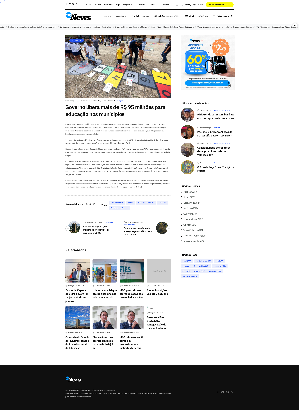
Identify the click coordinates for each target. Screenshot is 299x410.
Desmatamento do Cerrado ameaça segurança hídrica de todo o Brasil (138, 231)
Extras (152, 5)
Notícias (107, 5)
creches (130, 202)
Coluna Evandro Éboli (222, 110)
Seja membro (223, 16)
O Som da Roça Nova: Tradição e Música (121, 27)
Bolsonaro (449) (188, 266)
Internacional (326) (193, 219)
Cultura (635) (190, 213)
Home (88, 5)
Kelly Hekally (69, 101)
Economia (109, 223)
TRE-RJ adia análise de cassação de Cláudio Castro (266, 27)
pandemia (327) (215, 271)
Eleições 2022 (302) (189, 276)
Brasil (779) (186, 261)
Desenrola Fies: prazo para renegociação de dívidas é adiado (156, 323)
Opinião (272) (190, 224)
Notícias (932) (190, 208)
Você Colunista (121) (193, 230)
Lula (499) (219, 261)
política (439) (204, 266)
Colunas (141, 5)
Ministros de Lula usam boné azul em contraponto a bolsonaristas (216, 116)
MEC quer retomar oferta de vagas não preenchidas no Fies (131, 293)
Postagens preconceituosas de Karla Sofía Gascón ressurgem (214, 133)
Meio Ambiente (129, 224)
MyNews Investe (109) (194, 235)
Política (97, 5)
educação (162, 202)
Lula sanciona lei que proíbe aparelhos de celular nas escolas (105, 293)
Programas (127, 5)
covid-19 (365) (199, 271)
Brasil (216, 163)
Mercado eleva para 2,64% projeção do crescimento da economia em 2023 (96, 229)
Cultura (217, 128)
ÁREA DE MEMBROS (218, 4)
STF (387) (186, 271)
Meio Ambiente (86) (193, 241)
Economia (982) (191, 202)
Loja (118, 5)
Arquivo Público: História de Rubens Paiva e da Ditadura (162, 27)
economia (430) (220, 266)
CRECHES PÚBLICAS (146, 202)
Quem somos (166, 5)
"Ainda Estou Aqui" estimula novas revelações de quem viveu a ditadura (214, 27)
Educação (119, 101)
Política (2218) (190, 191)
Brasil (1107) (189, 197)
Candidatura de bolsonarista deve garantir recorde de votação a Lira (75, 27)
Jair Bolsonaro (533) (203, 261)
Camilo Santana (116, 202)
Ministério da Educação (119, 208)
